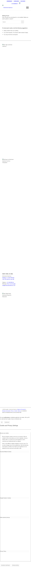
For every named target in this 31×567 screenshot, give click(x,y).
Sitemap (19, 410)
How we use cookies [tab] (4, 433)
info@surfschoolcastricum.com (8, 285)
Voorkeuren (7, 422)
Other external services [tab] (5, 517)
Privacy (12, 410)
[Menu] (27, 7)
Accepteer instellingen (5, 565)
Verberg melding (15, 565)
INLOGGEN (23, 1)
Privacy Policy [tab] (3, 551)
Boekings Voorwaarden (6, 410)
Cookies (15, 410)
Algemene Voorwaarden (21, 409)
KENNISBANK (9, 1)
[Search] (23, 7)
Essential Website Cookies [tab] (5, 451)
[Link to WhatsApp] (28, 414)
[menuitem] (9, 1)
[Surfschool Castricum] (12, 7)
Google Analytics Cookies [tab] (5, 498)
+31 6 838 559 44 (14, 3)
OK (1, 422)
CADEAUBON (16, 1)
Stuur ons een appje (11, 283)
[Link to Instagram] (23, 414)
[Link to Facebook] (25, 414)
